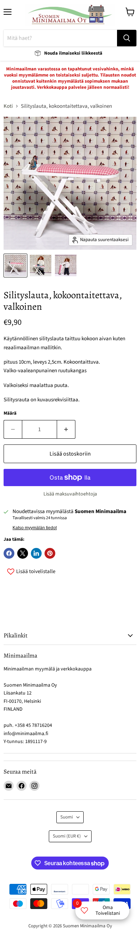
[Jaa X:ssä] (22, 553)
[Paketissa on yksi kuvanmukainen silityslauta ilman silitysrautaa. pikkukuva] (15, 265)
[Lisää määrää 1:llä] (66, 429)
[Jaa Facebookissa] (9, 553)
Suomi (66, 817)
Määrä (10, 413)
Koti (8, 106)
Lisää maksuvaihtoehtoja (70, 494)
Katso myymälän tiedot (35, 527)
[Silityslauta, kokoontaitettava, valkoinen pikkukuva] (40, 265)
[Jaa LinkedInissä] (36, 553)
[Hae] (126, 38)
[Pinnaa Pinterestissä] (50, 553)
